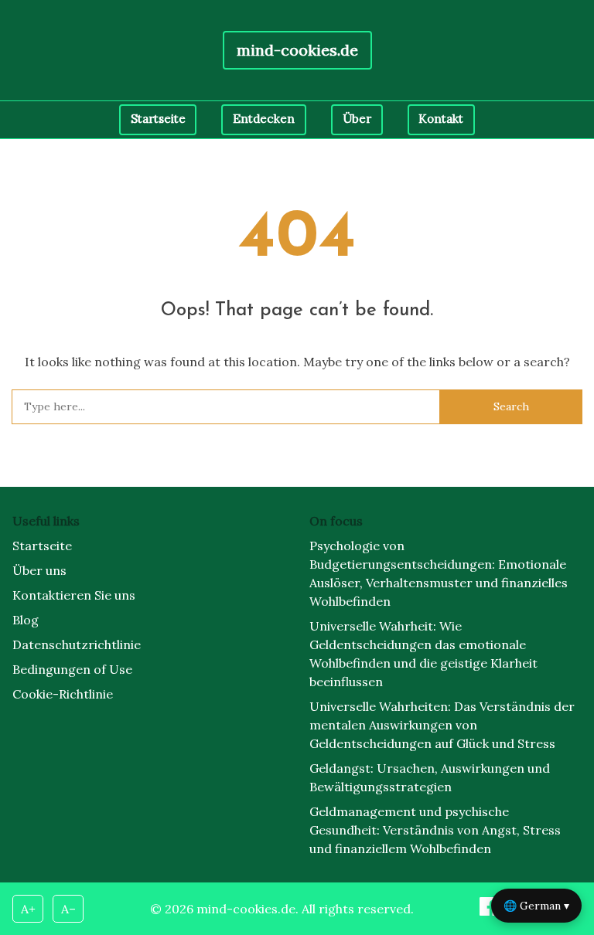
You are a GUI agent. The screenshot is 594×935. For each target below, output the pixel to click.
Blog (25, 619)
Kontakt (440, 118)
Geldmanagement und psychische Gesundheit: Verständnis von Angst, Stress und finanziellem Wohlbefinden (435, 830)
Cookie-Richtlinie (62, 694)
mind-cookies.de (297, 50)
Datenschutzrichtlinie (76, 644)
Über (357, 118)
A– (68, 908)
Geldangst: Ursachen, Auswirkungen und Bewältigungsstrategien (429, 777)
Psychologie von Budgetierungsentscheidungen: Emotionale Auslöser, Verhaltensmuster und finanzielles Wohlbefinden (438, 573)
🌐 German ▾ (536, 906)
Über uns (39, 570)
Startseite (158, 118)
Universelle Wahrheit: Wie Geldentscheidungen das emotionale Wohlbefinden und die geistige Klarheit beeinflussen (423, 653)
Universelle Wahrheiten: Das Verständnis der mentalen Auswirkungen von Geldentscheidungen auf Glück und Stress (442, 725)
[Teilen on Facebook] (490, 911)
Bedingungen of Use (72, 669)
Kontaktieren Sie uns (73, 595)
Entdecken (264, 118)
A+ (28, 908)
